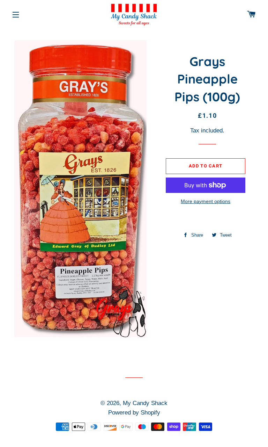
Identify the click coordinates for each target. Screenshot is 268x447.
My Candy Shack (145, 403)
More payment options (205, 201)
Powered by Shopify (134, 412)
